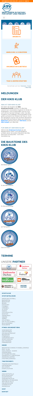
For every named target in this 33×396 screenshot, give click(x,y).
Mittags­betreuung (8, 354)
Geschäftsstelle (8, 374)
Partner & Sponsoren (10, 380)
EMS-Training (6, 341)
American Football (9, 298)
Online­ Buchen (7, 383)
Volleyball (6, 320)
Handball (5, 308)
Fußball (5, 306)
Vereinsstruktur (8, 378)
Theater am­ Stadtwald (10, 364)
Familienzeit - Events (9, 351)
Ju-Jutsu (5, 309)
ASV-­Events (6, 367)
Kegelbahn (6, 325)
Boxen (4, 303)
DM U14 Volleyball (8, 321)
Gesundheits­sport (8, 333)
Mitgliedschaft (7, 375)
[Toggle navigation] (4, 17)
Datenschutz (6, 384)
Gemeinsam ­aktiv (8, 338)
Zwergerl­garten (8, 357)
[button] (16, 31)
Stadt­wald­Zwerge (8, 358)
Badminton (6, 300)
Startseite (23, 86)
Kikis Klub (28, 87)
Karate (4, 311)
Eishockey (5, 305)
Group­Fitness (7, 331)
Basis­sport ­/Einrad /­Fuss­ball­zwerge (15, 348)
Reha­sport (6, 335)
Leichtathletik (7, 312)
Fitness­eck (6, 336)
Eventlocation (7, 368)
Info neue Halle (8, 381)
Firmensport (6, 342)
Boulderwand (7, 323)
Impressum (6, 386)
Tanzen (4, 317)
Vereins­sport (7, 330)
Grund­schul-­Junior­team (11, 355)
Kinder (29, 86)
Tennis (4, 318)
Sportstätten (7, 377)
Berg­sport (6, 302)
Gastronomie (7, 365)
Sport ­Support (7, 339)
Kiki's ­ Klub (6, 349)
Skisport (5, 314)
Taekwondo (6, 315)
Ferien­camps (6, 352)
